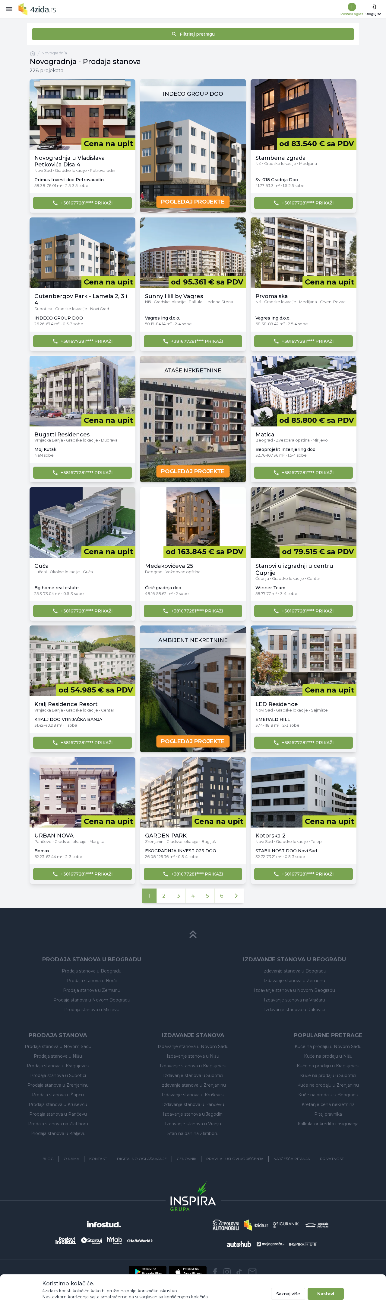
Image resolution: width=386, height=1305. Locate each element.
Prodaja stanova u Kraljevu (58, 1133)
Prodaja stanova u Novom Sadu (58, 1046)
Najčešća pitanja (292, 1158)
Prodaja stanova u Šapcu (58, 1095)
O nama (71, 1158)
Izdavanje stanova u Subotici (193, 1075)
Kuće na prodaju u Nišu (328, 1056)
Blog (48, 1158)
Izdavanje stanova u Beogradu (294, 971)
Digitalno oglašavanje (142, 1158)
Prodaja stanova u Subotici (58, 1075)
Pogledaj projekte (193, 201)
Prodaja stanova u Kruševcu (58, 1104)
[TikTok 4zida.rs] (239, 1271)
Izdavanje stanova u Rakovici (294, 1009)
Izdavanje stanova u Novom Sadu (193, 1046)
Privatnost (332, 1158)
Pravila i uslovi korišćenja (235, 1158)
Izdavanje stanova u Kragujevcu (193, 1066)
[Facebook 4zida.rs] (215, 1271)
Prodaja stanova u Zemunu (91, 990)
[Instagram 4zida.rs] (227, 1271)
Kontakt (98, 1158)
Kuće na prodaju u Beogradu (328, 1095)
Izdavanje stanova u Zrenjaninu (193, 1085)
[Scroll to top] (193, 934)
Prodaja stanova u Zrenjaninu (58, 1085)
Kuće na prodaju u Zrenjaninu (328, 1085)
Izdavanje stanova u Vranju (193, 1124)
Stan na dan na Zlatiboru (193, 1133)
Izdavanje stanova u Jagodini (193, 1114)
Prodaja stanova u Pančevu (58, 1114)
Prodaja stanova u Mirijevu (91, 1009)
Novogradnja (54, 53)
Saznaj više (288, 1294)
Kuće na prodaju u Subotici (328, 1075)
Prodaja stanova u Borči (92, 980)
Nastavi (325, 1294)
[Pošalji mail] (252, 1272)
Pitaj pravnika (328, 1114)
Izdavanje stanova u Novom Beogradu (294, 990)
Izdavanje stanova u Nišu (193, 1056)
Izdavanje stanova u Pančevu (193, 1104)
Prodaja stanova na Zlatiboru (58, 1124)
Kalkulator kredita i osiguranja (328, 1124)
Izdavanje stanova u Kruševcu (193, 1095)
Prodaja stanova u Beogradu (92, 971)
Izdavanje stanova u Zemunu (294, 980)
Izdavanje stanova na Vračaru (294, 1000)
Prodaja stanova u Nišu (58, 1056)
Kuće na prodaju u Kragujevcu (328, 1066)
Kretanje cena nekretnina (328, 1104)
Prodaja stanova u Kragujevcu (58, 1066)
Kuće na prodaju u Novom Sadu (328, 1046)
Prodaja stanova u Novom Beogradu (91, 1000)
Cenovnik (186, 1158)
